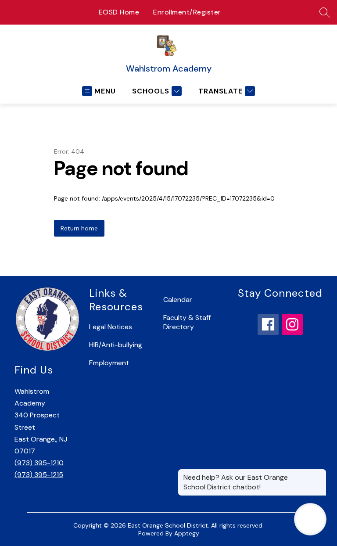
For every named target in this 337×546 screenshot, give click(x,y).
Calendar (177, 299)
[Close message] (319, 473)
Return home (79, 228)
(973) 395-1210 (39, 462)
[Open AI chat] (310, 519)
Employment (109, 362)
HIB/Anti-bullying (115, 344)
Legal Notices (110, 326)
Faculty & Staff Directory (187, 322)
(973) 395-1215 (38, 474)
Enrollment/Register (187, 12)
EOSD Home (119, 12)
